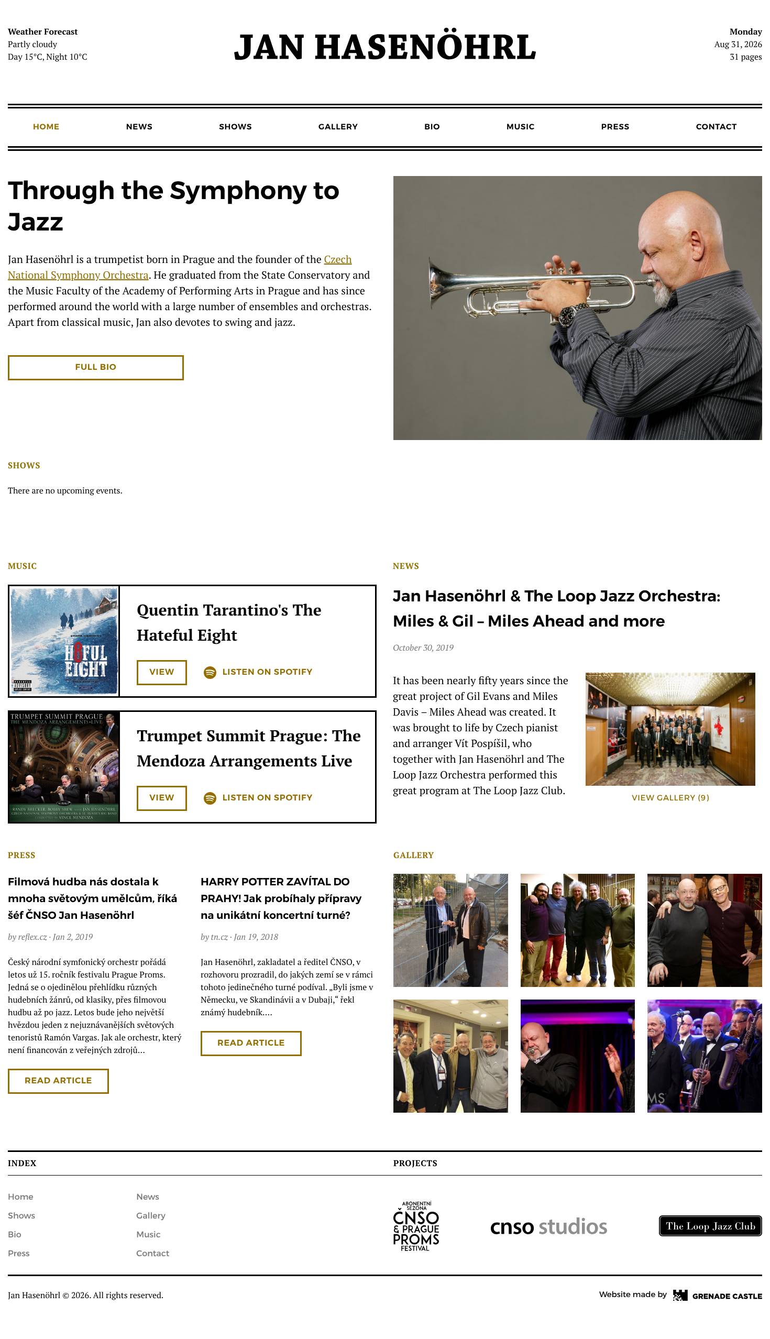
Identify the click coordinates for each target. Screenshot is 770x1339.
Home (46, 127)
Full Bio (96, 367)
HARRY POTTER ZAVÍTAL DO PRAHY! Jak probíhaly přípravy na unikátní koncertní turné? (281, 899)
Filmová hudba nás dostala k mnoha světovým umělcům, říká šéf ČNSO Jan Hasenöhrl (92, 899)
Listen (268, 672)
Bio (432, 127)
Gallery (338, 127)
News (139, 127)
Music (521, 127)
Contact (716, 127)
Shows (235, 127)
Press (615, 127)
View (161, 672)
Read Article (58, 1080)
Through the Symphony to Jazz (173, 207)
